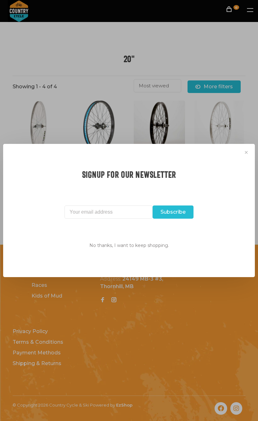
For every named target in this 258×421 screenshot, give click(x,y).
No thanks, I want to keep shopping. (129, 245)
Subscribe (173, 212)
